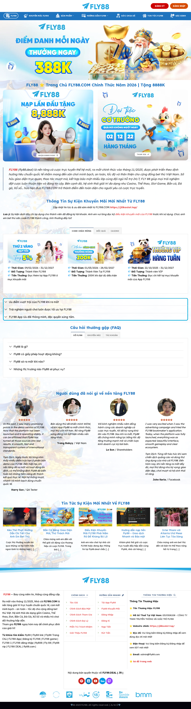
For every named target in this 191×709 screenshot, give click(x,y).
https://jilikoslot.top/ (123, 207)
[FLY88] (95, 6)
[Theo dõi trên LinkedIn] (88, 681)
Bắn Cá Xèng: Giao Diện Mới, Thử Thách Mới (57, 531)
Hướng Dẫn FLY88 (96, 15)
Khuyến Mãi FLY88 (39, 15)
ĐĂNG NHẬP (179, 6)
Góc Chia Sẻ (128, 15)
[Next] (188, 534)
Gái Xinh (180, 15)
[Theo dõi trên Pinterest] (81, 681)
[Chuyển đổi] (6, 302)
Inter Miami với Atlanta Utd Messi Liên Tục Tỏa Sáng (171, 533)
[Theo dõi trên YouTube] (95, 681)
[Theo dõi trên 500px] (102, 681)
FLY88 (14, 15)
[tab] (81, 231)
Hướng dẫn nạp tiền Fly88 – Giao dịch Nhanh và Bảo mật (133, 533)
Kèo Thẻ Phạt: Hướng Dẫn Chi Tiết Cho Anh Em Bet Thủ (20, 533)
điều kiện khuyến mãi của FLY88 (133, 214)
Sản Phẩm (66, 15)
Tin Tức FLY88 (155, 15)
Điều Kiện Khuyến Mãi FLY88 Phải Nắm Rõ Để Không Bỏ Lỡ (95, 533)
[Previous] (2, 534)
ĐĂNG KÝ (160, 6)
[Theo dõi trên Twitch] (109, 681)
